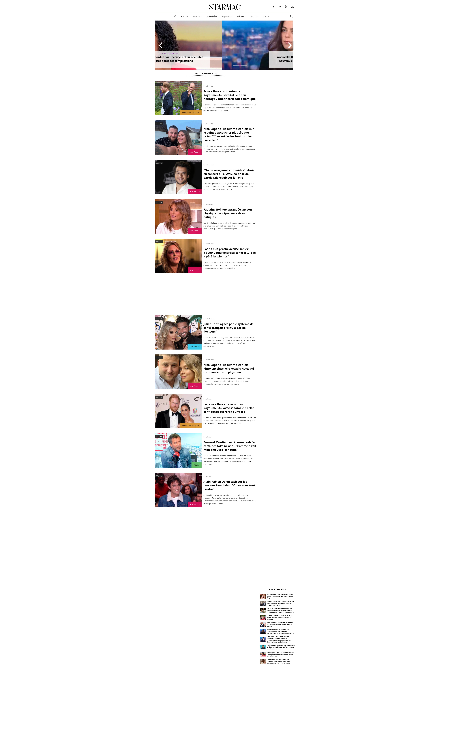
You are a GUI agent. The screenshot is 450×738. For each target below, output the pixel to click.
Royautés (226, 16)
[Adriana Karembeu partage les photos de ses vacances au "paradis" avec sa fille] (263, 596)
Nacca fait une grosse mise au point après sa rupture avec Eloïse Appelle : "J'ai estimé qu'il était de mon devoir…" (280, 610)
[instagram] (280, 9)
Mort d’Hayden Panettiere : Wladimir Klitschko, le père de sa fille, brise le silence (280, 624)
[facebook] (273, 9)
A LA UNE (237, 53)
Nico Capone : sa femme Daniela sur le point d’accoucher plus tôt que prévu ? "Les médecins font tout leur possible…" (228, 134)
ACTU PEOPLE (246, 53)
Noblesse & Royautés (191, 112)
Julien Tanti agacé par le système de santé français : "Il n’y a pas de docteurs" (228, 327)
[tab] (234, 65)
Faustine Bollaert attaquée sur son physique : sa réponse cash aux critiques (227, 213)
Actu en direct (204, 74)
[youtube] (292, 9)
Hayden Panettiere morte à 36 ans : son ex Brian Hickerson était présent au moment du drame (280, 603)
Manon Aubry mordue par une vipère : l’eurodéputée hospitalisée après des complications (280, 654)
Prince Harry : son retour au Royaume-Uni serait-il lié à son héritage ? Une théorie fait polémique (229, 95)
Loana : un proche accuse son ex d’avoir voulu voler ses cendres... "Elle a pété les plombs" (229, 252)
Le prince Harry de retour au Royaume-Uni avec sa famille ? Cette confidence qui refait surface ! (228, 408)
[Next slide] (289, 45)
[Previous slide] (161, 45)
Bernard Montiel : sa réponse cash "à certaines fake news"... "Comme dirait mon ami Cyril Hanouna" (229, 446)
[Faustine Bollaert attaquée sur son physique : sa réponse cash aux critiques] (178, 216)
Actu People (195, 152)
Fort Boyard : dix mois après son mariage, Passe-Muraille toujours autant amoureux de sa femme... (278, 661)
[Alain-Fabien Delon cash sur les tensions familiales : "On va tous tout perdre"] (178, 490)
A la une (184, 16)
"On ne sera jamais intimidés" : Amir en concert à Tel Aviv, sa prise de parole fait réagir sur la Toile (228, 173)
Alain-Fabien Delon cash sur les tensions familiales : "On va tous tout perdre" (229, 485)
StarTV (254, 16)
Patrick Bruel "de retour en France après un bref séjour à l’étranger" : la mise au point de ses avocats (281, 647)
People (196, 16)
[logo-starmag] (225, 7)
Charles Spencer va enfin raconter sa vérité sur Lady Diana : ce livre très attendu (279, 617)
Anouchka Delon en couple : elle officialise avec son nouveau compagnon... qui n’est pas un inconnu (242, 59)
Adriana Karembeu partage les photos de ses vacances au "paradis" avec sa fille (280, 596)
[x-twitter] (286, 8)
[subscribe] (216, 74)
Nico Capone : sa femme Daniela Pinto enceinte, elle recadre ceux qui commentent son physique (228, 368)
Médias (240, 16)
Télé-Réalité (211, 16)
